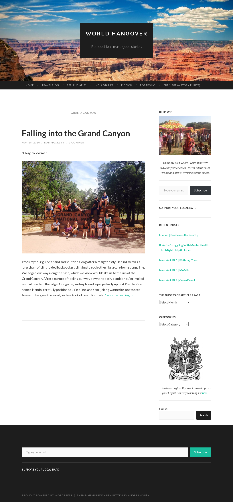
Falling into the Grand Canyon (76, 133)
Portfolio (147, 85)
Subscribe (200, 190)
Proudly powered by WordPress (47, 495)
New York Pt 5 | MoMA (174, 270)
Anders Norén (139, 495)
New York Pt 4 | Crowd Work (177, 280)
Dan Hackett (54, 142)
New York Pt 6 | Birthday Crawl (178, 260)
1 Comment (77, 142)
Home (30, 85)
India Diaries (104, 85)
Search (163, 408)
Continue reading (119, 295)
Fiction (126, 85)
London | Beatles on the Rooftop (179, 235)
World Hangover (117, 33)
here (204, 393)
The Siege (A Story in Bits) (181, 85)
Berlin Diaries (77, 85)
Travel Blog (50, 85)
